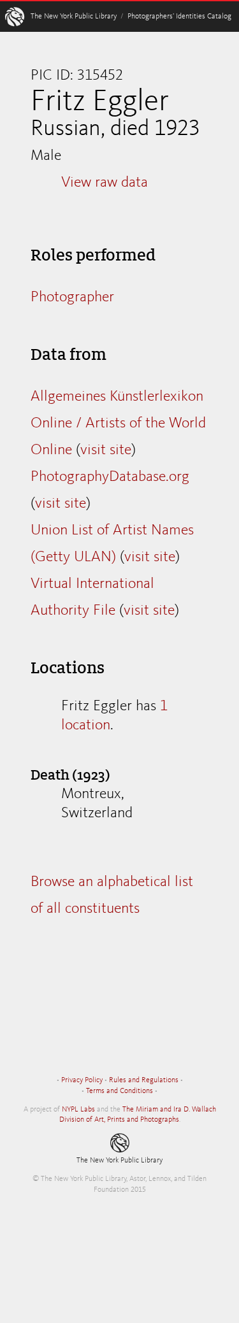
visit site (105, 450)
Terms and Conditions (119, 1091)
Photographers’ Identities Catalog (179, 16)
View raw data (104, 182)
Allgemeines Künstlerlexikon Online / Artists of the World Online (118, 423)
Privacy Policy (82, 1080)
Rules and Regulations (143, 1080)
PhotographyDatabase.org (110, 477)
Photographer (72, 297)
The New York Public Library (74, 16)
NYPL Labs (78, 1109)
